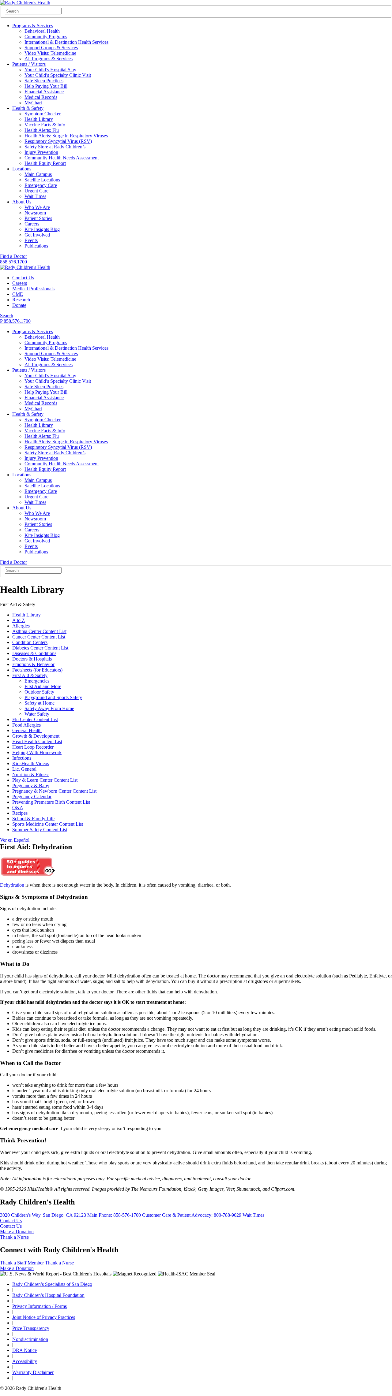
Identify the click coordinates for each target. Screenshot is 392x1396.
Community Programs (45, 36)
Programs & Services (32, 25)
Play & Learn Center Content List (44, 780)
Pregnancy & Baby (30, 785)
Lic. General (24, 769)
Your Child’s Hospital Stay (50, 69)
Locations (21, 168)
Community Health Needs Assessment (61, 157)
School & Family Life (33, 818)
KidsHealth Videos (30, 763)
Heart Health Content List (37, 741)
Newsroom (35, 212)
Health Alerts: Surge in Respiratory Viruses (66, 135)
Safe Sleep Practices (43, 80)
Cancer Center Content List (38, 636)
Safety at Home (39, 702)
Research (21, 299)
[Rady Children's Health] (25, 267)
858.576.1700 (13, 261)
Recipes (20, 813)
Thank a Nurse (14, 1237)
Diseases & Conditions (34, 653)
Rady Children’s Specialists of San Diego (52, 1284)
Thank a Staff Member (22, 1262)
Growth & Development (35, 736)
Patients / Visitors (29, 64)
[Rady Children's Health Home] (25, 2)
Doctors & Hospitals (32, 658)
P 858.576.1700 (15, 321)
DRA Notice (24, 1350)
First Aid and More (42, 686)
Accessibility (24, 1361)
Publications (36, 245)
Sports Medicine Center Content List (47, 824)
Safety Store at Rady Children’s (54, 146)
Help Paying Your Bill (45, 86)
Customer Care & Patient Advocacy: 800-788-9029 (191, 1215)
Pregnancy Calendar (31, 796)
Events (31, 240)
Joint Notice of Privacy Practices (43, 1317)
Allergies (21, 625)
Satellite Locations (42, 179)
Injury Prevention (41, 152)
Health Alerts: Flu (41, 130)
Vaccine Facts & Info (44, 124)
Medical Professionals (33, 288)
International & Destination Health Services (66, 42)
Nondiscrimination (30, 1339)
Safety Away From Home (49, 708)
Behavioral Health (42, 31)
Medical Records (40, 97)
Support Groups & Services (51, 47)
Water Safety (36, 714)
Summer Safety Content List (39, 829)
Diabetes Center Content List (40, 647)
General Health (27, 730)
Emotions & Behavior (33, 664)
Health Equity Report (45, 163)
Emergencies (36, 680)
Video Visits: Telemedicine (50, 53)
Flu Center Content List (35, 719)
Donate (19, 305)
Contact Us (23, 277)
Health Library (38, 119)
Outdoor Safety (39, 691)
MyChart (33, 102)
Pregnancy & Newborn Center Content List (54, 791)
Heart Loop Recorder (33, 747)
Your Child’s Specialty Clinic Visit (57, 75)
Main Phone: (114, 1215)
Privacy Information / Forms (39, 1306)
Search (6, 315)
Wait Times (35, 196)
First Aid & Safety (29, 675)
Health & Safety (27, 108)
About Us (21, 201)
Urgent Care (36, 190)
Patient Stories (38, 218)
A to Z (18, 620)
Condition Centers (29, 642)
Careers (31, 223)
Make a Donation (17, 1231)
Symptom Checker (42, 113)
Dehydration (12, 885)
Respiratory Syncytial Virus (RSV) (58, 141)
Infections (21, 758)
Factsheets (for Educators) (37, 669)
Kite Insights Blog (42, 229)
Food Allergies (26, 725)
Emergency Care (40, 185)
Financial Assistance (44, 91)
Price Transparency (30, 1328)
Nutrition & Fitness (30, 774)
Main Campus (38, 174)
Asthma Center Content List (39, 631)
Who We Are (37, 207)
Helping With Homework (37, 752)
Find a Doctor (13, 256)
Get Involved (37, 234)
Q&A (17, 807)
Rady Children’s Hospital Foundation (48, 1295)
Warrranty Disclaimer (33, 1372)
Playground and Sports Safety (53, 697)
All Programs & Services (48, 58)
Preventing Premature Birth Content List (51, 802)
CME (17, 294)
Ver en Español (14, 840)
